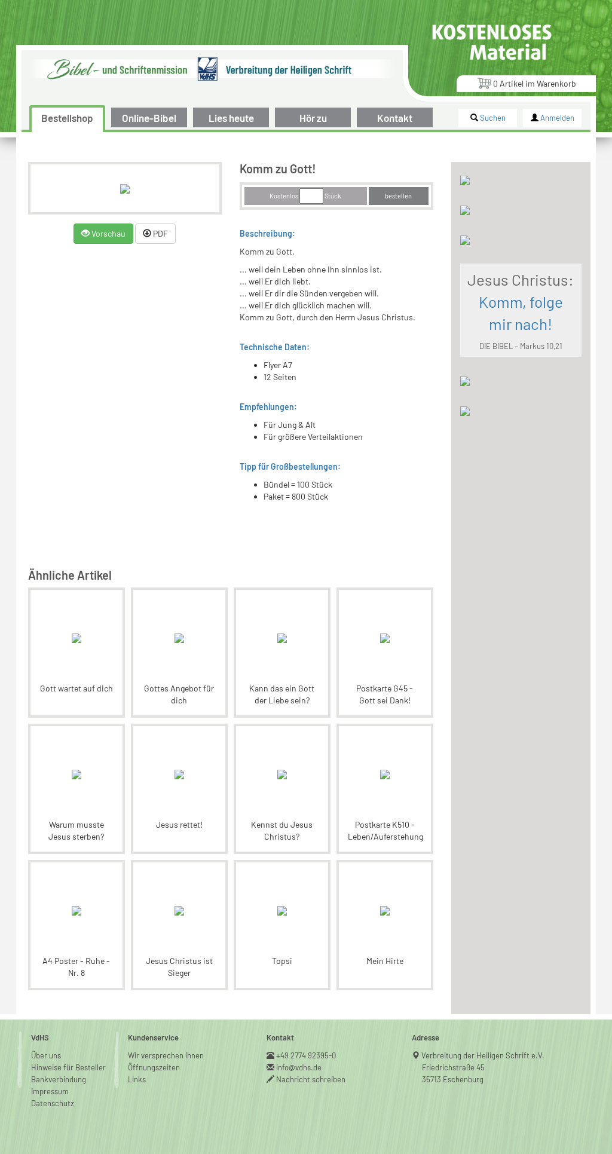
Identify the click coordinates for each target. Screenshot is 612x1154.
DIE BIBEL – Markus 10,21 (520, 346)
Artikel (534, 83)
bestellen (398, 196)
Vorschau (108, 233)
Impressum (50, 1091)
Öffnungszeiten (154, 1067)
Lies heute (231, 118)
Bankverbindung (58, 1079)
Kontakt (394, 118)
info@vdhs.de (299, 1067)
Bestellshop (67, 118)
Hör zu (313, 118)
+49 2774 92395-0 (306, 1055)
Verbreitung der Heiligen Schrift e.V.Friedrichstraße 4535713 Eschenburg (483, 1067)
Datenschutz (52, 1103)
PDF (159, 233)
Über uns (46, 1055)
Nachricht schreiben (311, 1079)
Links (137, 1079)
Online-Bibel (149, 118)
